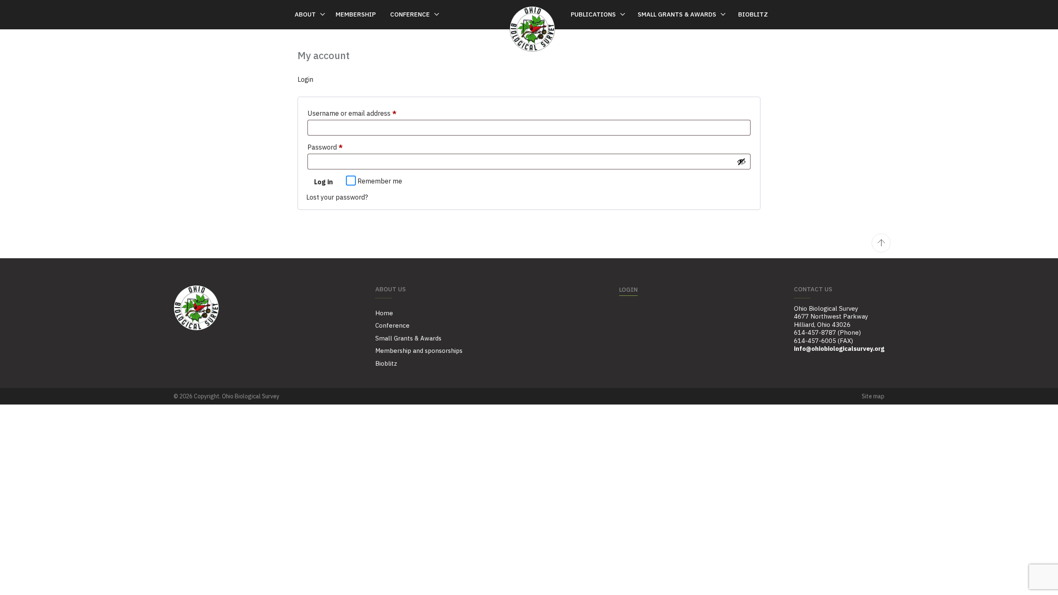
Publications (593, 14)
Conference (410, 14)
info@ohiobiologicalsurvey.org (839, 348)
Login (628, 289)
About (305, 14)
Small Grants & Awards (677, 14)
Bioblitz (753, 14)
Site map (873, 396)
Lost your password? (337, 197)
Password (338, 147)
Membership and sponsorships (418, 351)
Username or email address (364, 113)
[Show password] (741, 161)
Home (384, 313)
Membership (356, 14)
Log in (323, 182)
